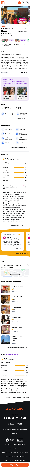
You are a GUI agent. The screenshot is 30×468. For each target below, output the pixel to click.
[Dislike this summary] (26, 225)
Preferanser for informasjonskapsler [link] (15, 460)
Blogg (4, 429)
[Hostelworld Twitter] (9, 418)
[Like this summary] (22, 225)
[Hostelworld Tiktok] (24, 418)
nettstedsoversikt (21, 456)
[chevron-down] (16, 360)
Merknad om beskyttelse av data (15, 449)
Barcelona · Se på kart (10, 36)
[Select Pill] (19, 2)
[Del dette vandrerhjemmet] (27, 23)
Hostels (9, 429)
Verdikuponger (24, 452)
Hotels (14, 429)
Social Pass (15, 433)
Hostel (3, 26)
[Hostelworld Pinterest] (21, 418)
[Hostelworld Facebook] (5, 418)
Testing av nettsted (9, 456)
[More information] (26, 187)
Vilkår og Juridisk (7, 452)
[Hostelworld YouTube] (17, 418)
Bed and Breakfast (22, 429)
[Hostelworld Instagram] (13, 418)
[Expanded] (3, 397)
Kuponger (15, 452)
